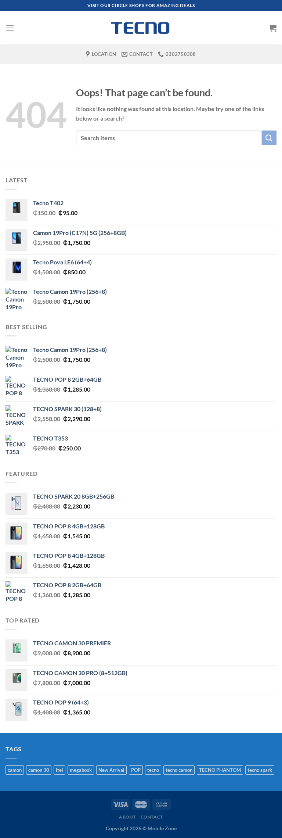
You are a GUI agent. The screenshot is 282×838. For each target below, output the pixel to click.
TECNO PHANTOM (220, 770)
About (127, 817)
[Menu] (10, 28)
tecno (153, 770)
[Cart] (272, 28)
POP (136, 770)
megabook (81, 770)
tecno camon (179, 770)
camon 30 (38, 770)
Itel (59, 770)
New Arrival (111, 770)
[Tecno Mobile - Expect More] (141, 27)
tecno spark (259, 770)
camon (15, 770)
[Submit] (269, 138)
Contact (152, 817)
